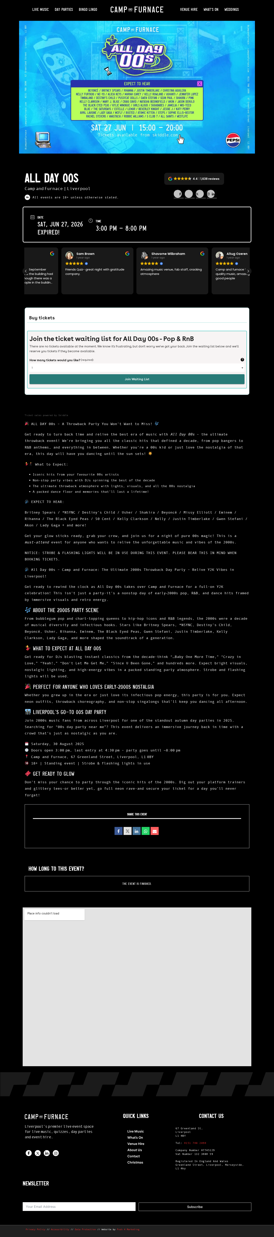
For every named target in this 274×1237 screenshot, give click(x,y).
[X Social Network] (128, 831)
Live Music (40, 9)
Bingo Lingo (88, 9)
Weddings (231, 9)
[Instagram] (56, 1153)
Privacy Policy (35, 1229)
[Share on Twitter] (190, 194)
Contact (133, 1156)
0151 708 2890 (195, 1142)
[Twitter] (38, 1153)
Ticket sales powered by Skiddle (46, 415)
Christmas (135, 1162)
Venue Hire (189, 9)
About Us (134, 1150)
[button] (194, 179)
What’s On (211, 9)
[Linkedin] (137, 831)
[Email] (155, 831)
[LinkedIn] (47, 1153)
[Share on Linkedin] (201, 194)
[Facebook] (29, 1153)
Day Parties (64, 9)
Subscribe (195, 1207)
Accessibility (60, 1229)
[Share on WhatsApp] (146, 831)
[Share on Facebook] (179, 194)
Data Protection (85, 1229)
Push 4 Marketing (128, 1229)
